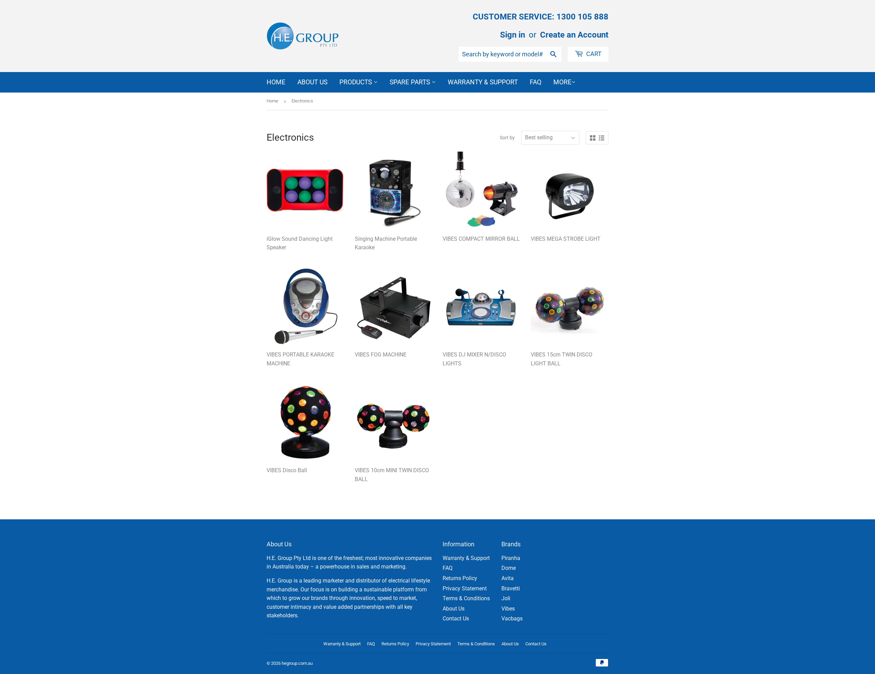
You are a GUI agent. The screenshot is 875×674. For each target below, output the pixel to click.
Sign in (512, 35)
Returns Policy (460, 578)
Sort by (507, 137)
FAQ (535, 82)
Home (276, 82)
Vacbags (512, 618)
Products (356, 82)
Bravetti (510, 588)
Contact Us (456, 618)
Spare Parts (411, 82)
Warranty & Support (483, 82)
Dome (508, 568)
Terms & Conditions (466, 598)
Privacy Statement (465, 588)
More (562, 82)
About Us (312, 82)
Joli (505, 598)
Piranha (510, 558)
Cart (593, 53)
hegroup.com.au (297, 663)
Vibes (508, 608)
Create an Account (574, 35)
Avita (507, 578)
